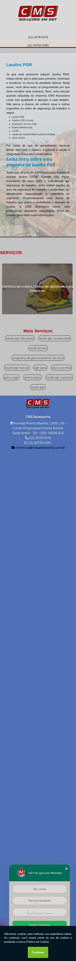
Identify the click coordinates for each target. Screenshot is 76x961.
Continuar (38, 952)
